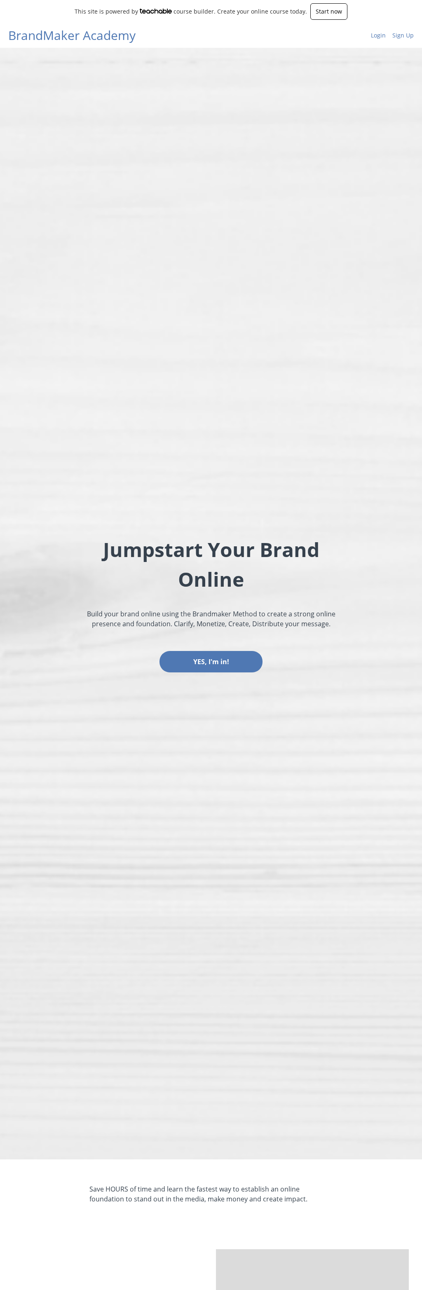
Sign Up (403, 35)
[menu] (389, 35)
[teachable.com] (156, 11)
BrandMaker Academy (72, 35)
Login (378, 35)
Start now (329, 11)
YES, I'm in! (211, 661)
